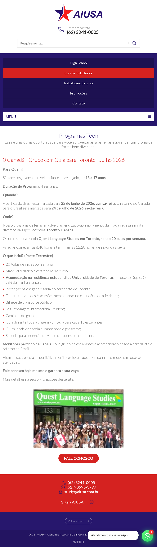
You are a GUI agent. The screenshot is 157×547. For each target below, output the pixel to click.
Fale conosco (78, 458)
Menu (11, 117)
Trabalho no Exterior (78, 83)
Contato (78, 103)
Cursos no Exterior (78, 73)
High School (78, 63)
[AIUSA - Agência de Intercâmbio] (78, 12)
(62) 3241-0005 (83, 32)
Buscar (134, 43)
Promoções (78, 93)
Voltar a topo (75, 521)
